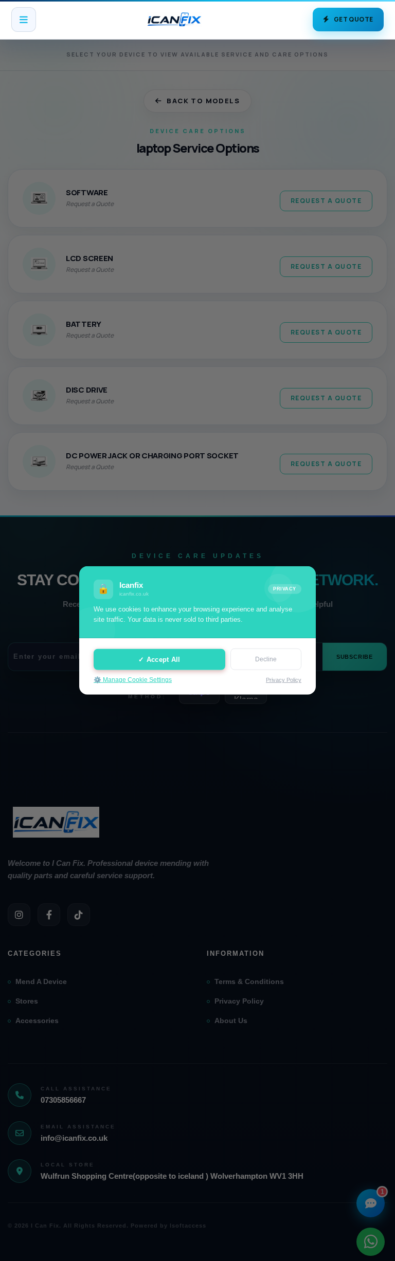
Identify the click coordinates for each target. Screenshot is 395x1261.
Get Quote (353, 19)
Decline (266, 659)
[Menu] (23, 19)
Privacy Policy (283, 680)
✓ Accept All (159, 659)
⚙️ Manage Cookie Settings (133, 679)
